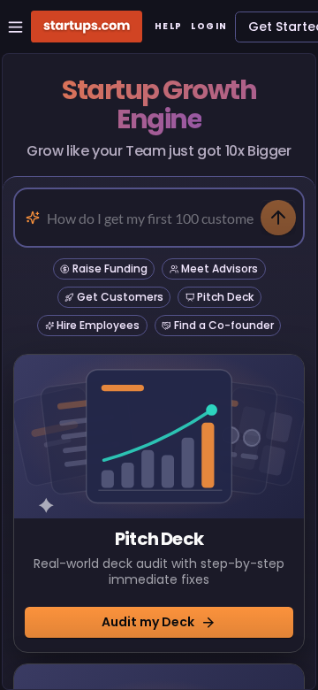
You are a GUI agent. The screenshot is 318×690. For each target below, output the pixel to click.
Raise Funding (110, 268)
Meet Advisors (219, 268)
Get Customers (120, 296)
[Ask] (278, 217)
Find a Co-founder (224, 325)
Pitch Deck (225, 296)
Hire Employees (98, 325)
